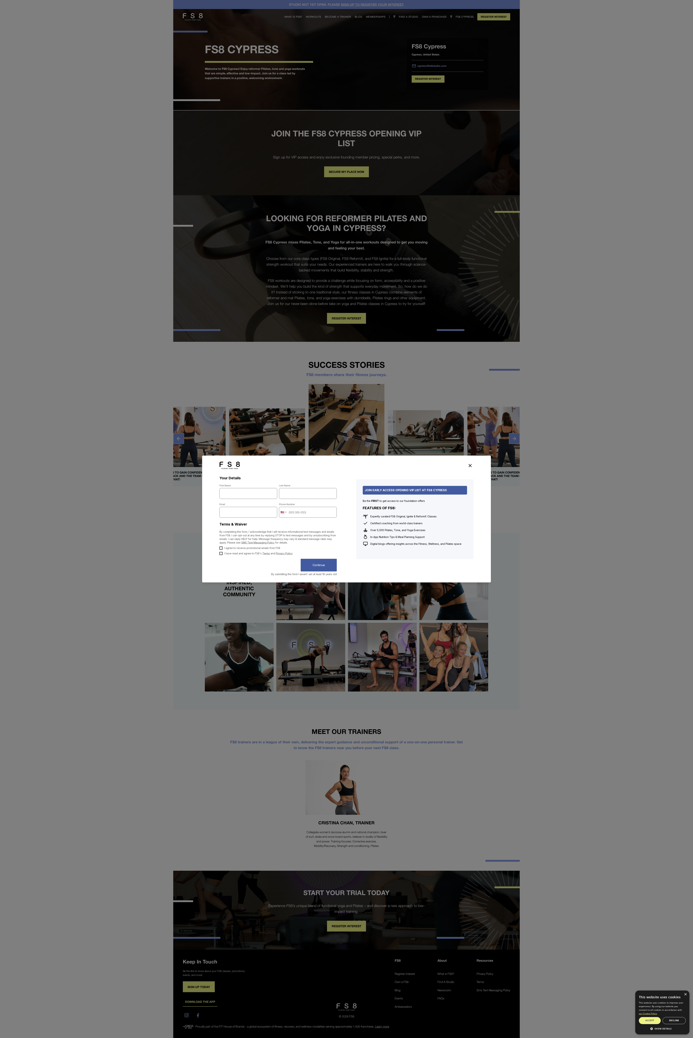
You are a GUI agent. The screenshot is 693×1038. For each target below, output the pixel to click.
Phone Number (287, 504)
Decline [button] (674, 1020)
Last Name (284, 485)
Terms (266, 553)
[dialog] (662, 1012)
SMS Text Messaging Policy (257, 542)
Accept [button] (649, 1020)
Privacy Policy (284, 553)
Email (222, 504)
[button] (662, 1028)
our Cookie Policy (648, 1013)
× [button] (685, 994)
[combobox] (283, 512)
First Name (225, 485)
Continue (319, 565)
